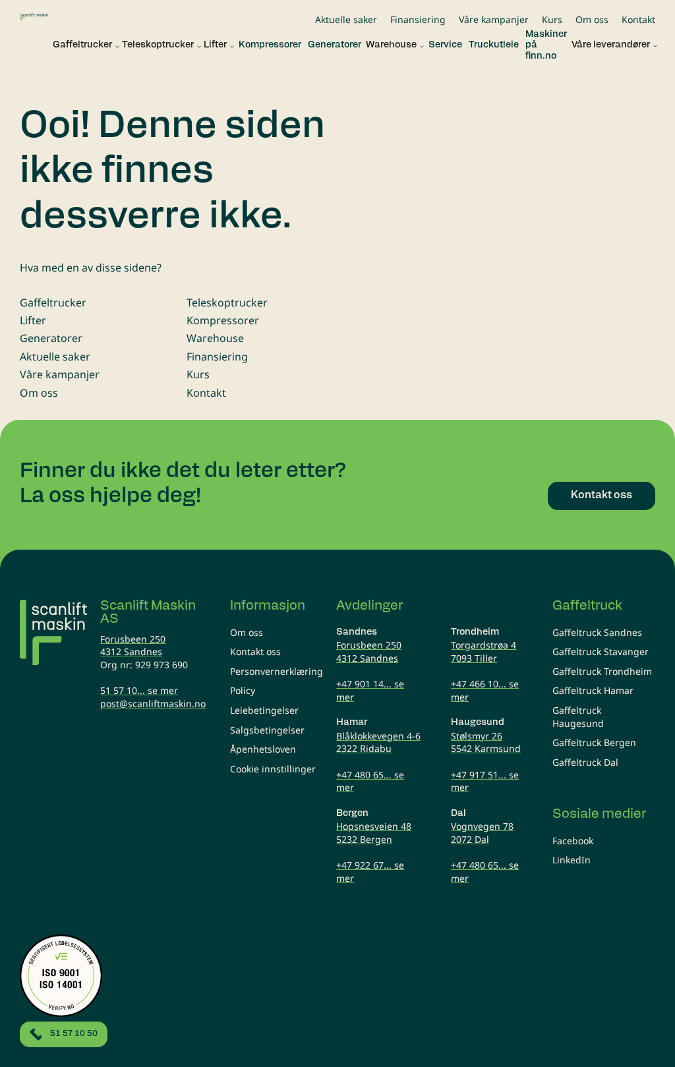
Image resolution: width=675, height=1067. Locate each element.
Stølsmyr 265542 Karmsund (486, 742)
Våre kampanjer (494, 19)
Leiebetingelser (264, 710)
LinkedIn (571, 859)
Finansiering (418, 19)
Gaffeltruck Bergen (594, 742)
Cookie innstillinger (273, 769)
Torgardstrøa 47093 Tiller (483, 651)
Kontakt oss (255, 651)
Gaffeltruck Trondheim (602, 671)
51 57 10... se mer (139, 690)
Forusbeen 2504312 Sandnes (132, 645)
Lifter (33, 320)
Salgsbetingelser (267, 730)
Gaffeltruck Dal (585, 762)
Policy (242, 690)
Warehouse (215, 338)
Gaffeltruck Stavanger (600, 651)
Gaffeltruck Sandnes (597, 632)
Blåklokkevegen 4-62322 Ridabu (378, 742)
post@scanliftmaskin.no (153, 703)
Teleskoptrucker (227, 302)
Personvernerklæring (276, 671)
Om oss (591, 19)
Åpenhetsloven (263, 749)
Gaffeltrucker (53, 302)
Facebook (572, 840)
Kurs (552, 19)
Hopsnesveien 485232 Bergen (373, 833)
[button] (82, 45)
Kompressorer (223, 320)
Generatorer (51, 338)
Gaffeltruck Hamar (592, 690)
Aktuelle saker (346, 19)
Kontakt (638, 19)
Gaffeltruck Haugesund (578, 717)
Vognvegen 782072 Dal (482, 833)
